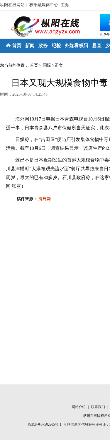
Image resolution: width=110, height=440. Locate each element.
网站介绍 (79, 407)
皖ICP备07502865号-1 (44, 424)
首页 (16, 45)
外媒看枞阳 (76, 45)
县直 (96, 45)
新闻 (30, 45)
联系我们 (98, 407)
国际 (47, 65)
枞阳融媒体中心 (44, 5)
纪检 (56, 45)
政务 (43, 45)
